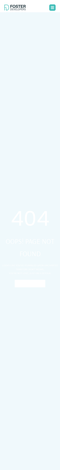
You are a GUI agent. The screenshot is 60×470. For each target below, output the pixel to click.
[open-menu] (52, 7)
